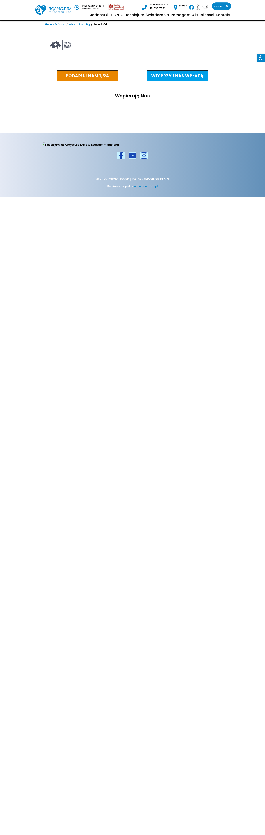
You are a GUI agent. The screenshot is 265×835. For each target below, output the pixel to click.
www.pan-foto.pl (146, 186)
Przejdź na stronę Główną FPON (93, 7)
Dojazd (183, 6)
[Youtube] (132, 155)
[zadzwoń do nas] (144, 7)
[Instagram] (144, 155)
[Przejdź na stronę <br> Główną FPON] (76, 7)
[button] (261, 58)
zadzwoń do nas (159, 5)
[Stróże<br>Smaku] (198, 7)
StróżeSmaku (205, 7)
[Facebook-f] (121, 155)
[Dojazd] (175, 7)
